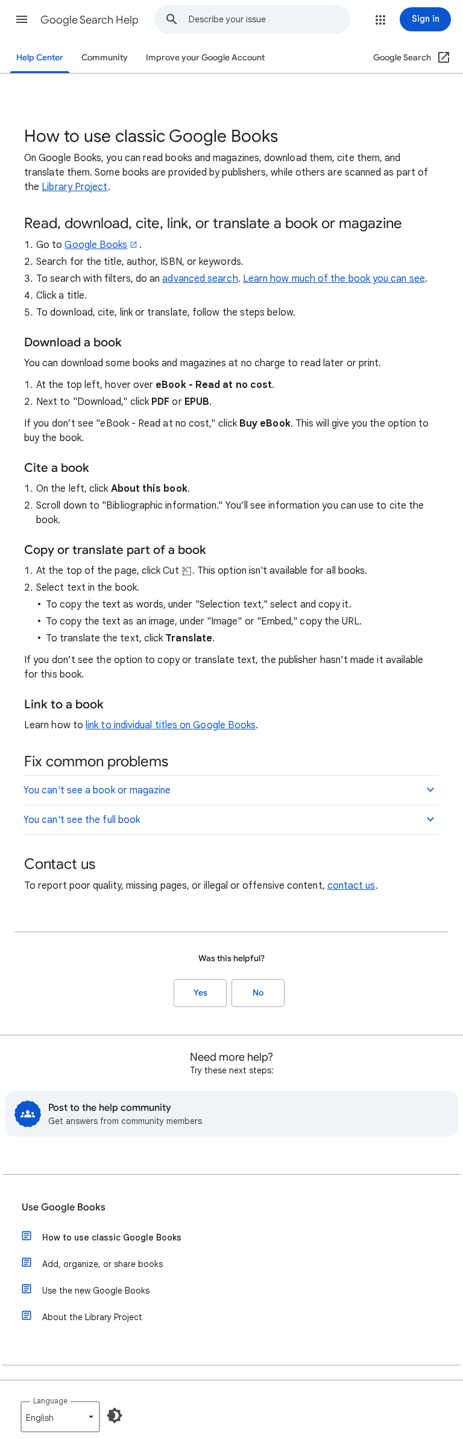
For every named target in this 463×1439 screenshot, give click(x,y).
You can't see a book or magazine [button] (97, 790)
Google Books (96, 245)
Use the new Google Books (96, 1290)
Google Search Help (89, 20)
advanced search (200, 279)
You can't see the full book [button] (82, 820)
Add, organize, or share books (102, 1264)
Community (104, 57)
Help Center (39, 57)
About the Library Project (92, 1317)
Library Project (74, 187)
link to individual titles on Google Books (171, 725)
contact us (351, 886)
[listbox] (60, 1416)
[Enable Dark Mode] (114, 1415)
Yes (200, 993)
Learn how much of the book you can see (334, 279)
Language (50, 1400)
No (258, 993)
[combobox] (269, 19)
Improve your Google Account (205, 57)
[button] (21, 19)
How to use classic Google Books (111, 1237)
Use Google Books (64, 1207)
